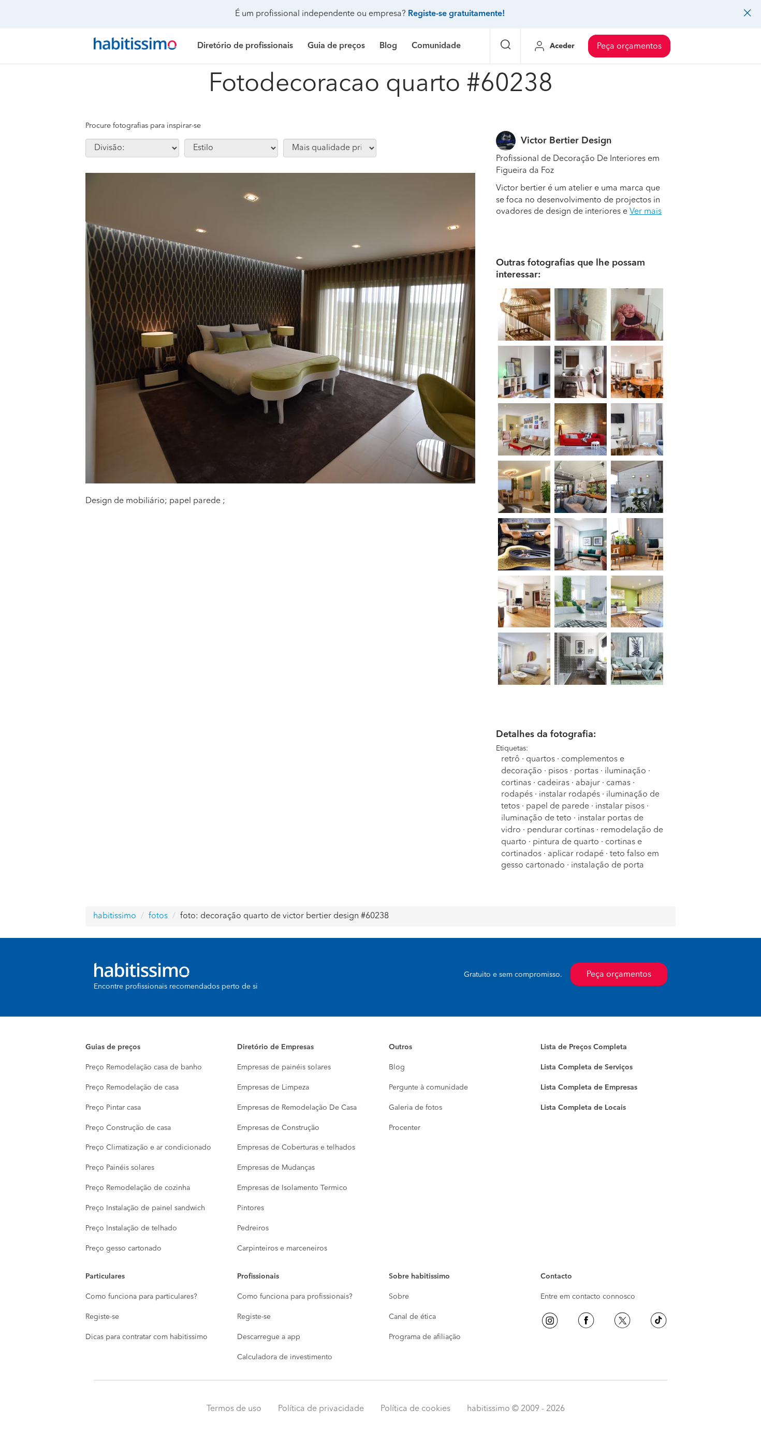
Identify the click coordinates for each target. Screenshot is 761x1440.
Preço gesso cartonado (123, 1248)
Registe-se (102, 1316)
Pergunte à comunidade (428, 1087)
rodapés (517, 794)
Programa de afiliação (425, 1337)
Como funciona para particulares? (141, 1296)
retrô (510, 759)
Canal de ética (412, 1316)
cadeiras (553, 783)
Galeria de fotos (415, 1107)
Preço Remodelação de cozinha (137, 1188)
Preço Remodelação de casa (132, 1087)
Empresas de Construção (278, 1128)
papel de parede (557, 806)
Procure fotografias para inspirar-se (143, 125)
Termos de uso (234, 1409)
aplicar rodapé (576, 854)
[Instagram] (549, 1320)
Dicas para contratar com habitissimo (146, 1337)
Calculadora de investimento (284, 1357)
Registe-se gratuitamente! (456, 14)
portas (586, 771)
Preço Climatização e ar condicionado (148, 1147)
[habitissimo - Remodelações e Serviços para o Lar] (135, 46)
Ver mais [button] (646, 212)
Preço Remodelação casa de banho (143, 1067)
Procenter (404, 1128)
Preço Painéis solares (119, 1167)
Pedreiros (253, 1228)
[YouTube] (622, 1320)
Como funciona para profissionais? (295, 1296)
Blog (397, 1067)
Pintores (250, 1208)
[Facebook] (586, 1320)
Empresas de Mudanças (276, 1167)
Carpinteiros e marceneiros (282, 1248)
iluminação (625, 771)
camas (618, 783)
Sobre (399, 1296)
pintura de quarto (566, 842)
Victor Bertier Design (566, 140)
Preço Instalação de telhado (131, 1228)
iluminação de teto (536, 818)
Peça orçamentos (629, 46)
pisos (558, 771)
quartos (540, 759)
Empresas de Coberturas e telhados (296, 1147)
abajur (588, 783)
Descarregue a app (268, 1337)
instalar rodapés (569, 794)
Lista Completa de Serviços (586, 1067)
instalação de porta (607, 865)
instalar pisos (620, 806)
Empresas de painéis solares (284, 1067)
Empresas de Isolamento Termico (292, 1188)
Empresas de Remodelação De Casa (297, 1107)
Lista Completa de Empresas (588, 1087)
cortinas (516, 783)
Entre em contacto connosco (587, 1296)
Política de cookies (415, 1409)
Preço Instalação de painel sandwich (145, 1208)
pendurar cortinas (560, 830)
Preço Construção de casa (128, 1128)
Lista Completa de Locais (583, 1107)
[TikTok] (658, 1320)
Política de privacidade (321, 1409)
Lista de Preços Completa (583, 1047)
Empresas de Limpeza (273, 1087)
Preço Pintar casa (113, 1107)
